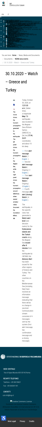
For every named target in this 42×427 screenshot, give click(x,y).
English (25, 159)
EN (3, 14)
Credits (31, 421)
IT (8, 14)
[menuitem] (25, 29)
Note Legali (12, 421)
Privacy (22, 421)
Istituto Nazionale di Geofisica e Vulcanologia (21, 410)
